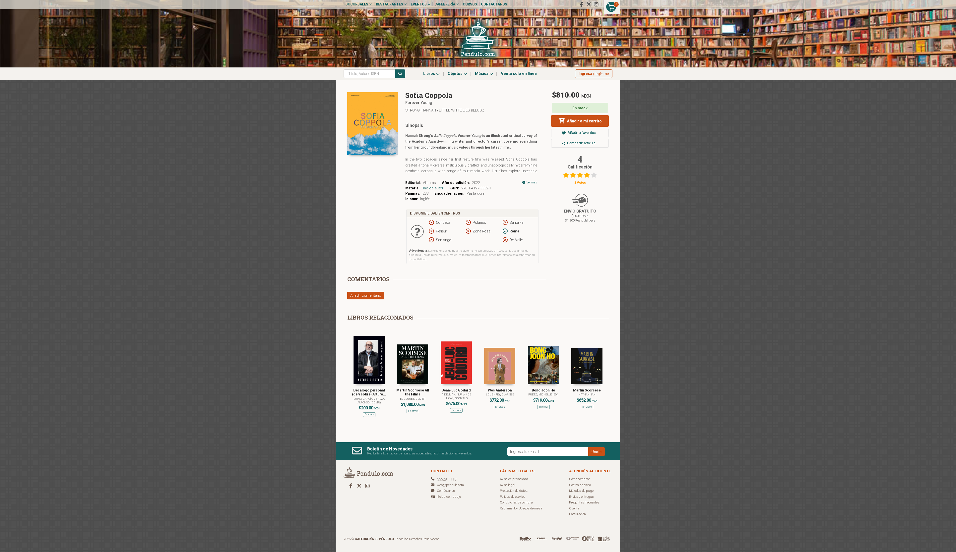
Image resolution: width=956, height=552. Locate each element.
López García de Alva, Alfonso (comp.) (369, 400)
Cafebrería (445, 4)
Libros (429, 73)
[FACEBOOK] (581, 4)
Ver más (531, 182)
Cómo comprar (579, 479)
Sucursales (357, 4)
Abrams (429, 182)
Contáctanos (494, 4)
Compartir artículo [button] (581, 143)
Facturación (577, 514)
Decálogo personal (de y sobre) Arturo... (369, 392)
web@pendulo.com (450, 485)
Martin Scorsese (587, 390)
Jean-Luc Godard (456, 390)
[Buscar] (400, 73)
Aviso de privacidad (514, 479)
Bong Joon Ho (543, 390)
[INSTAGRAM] (596, 4)
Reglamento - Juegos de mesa (521, 508)
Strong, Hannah (421, 110)
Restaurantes (390, 4)
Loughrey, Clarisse (500, 394)
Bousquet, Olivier (412, 398)
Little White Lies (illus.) (461, 110)
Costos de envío (580, 485)
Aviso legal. (508, 485)
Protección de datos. (514, 491)
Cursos (470, 4)
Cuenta (574, 508)
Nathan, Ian (587, 394)
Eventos (419, 4)
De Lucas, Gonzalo (458, 396)
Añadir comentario (365, 295)
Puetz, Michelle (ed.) (543, 394)
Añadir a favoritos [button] (581, 133)
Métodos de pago (581, 491)
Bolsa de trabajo (449, 496)
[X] (589, 4)
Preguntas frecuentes (584, 502)
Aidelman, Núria (454, 394)
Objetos (456, 73)
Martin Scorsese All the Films (412, 392)
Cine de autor (432, 188)
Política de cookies (512, 496)
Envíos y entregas (581, 496)
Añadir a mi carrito (584, 121)
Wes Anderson (500, 390)
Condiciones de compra (516, 502)
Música (482, 73)
